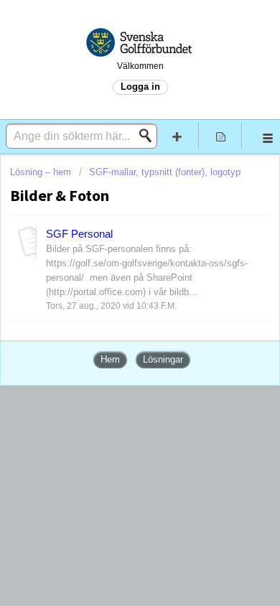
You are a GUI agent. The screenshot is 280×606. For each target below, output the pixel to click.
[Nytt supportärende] (177, 135)
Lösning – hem (42, 172)
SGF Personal (79, 234)
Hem (110, 359)
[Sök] (149, 136)
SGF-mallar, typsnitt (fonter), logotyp (165, 172)
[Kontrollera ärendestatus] (221, 135)
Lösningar (163, 359)
